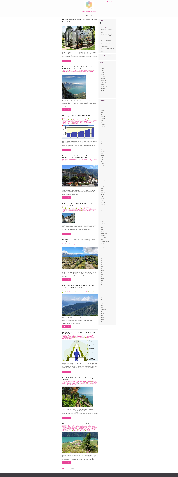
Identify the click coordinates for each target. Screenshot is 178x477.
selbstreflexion (71, 337)
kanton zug (103, 217)
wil (101, 311)
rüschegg (102, 247)
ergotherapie (65, 336)
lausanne (70, 73)
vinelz (102, 301)
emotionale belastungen (91, 335)
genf (83, 120)
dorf (94, 288)
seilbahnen (94, 383)
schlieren (102, 260)
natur (70, 244)
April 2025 (102, 96)
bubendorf (102, 145)
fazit (74, 382)
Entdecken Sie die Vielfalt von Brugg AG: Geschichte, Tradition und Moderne (78, 204)
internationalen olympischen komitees (69, 72)
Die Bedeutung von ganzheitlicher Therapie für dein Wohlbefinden (78, 333)
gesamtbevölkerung (88, 120)
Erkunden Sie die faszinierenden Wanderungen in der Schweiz (78, 240)
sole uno (102, 278)
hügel (71, 289)
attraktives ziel (65, 119)
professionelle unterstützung (87, 336)
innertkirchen (103, 208)
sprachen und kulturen (74, 122)
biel (101, 132)
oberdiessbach (103, 237)
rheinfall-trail (78, 244)
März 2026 (102, 74)
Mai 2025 (102, 94)
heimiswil (102, 200)
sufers (79, 429)
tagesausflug (69, 384)
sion (101, 276)
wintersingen (103, 317)
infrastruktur (95, 120)
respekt (92, 428)
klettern (74, 289)
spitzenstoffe (69, 162)
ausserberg (103, 118)
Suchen (101, 20)
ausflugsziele (103, 116)
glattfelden (103, 192)
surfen (82, 429)
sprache (64, 429)
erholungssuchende (66, 289)
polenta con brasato (74, 290)
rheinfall (102, 243)
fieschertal (103, 169)
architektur (91, 288)
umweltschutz (94, 244)
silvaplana (102, 274)
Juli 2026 (102, 66)
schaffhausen (103, 256)
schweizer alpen (82, 383)
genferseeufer (75, 71)
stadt (80, 210)
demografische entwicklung (84, 119)
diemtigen (102, 155)
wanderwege (89, 384)
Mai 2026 (102, 70)
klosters (102, 219)
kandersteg (103, 213)
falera (102, 167)
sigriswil (102, 272)
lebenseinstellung (94, 427)
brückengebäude (69, 207)
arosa (102, 112)
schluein (102, 264)
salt (101, 250)
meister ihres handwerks (74, 428)
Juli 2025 (102, 90)
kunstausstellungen (71, 161)
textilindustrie (83, 162)
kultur (90, 427)
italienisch (64, 121)
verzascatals (91, 291)
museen (92, 382)
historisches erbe (80, 160)
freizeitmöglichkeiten (86, 207)
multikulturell (86, 121)
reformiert (65, 210)
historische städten (90, 71)
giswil (102, 188)
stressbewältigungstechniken (80, 337)
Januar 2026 (103, 78)
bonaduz (102, 135)
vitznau (102, 303)
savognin (102, 254)
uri (101, 297)
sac (101, 249)
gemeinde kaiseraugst (105, 180)
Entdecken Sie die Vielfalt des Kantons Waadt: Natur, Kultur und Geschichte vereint (78, 67)
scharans (102, 258)
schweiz (68, 122)
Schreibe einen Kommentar (83, 70)
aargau (90, 206)
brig (101, 141)
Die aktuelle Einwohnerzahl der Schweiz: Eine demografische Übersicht (76, 116)
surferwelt (70, 430)
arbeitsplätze (91, 118)
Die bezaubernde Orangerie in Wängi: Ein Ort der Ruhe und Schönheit (79, 20)
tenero (102, 288)
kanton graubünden (104, 215)
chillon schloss (65, 71)
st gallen (102, 284)
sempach (102, 270)
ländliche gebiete (70, 121)
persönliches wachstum (72, 336)
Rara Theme (105, 474)
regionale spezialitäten (82, 290)
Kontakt (92, 15)
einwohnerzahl (65, 120)
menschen (81, 121)
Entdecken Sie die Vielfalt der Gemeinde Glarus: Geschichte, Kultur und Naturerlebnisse (77, 156)
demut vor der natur (83, 426)
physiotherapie (79, 336)
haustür (85, 382)
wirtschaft (89, 210)
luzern (88, 382)
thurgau (102, 291)
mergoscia (102, 231)
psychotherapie (65, 337)
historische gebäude (73, 160)
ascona (102, 114)
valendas (102, 299)
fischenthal (103, 171)
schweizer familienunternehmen (73, 210)
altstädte (89, 381)
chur (101, 149)
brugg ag (74, 207)
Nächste (72, 468)
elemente (89, 426)
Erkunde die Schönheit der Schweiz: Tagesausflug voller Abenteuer (79, 378)
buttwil (102, 147)
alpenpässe (103, 106)
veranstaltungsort (70, 24)
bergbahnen (94, 381)
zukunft (93, 210)
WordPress (114, 474)
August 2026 (103, 64)
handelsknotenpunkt (85, 208)
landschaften (65, 73)
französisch (79, 120)
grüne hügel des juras (82, 71)
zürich (71, 123)
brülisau (102, 143)
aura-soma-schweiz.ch (89, 11)
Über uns (86, 15)
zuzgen (102, 323)
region (86, 73)
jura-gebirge (78, 72)
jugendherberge (104, 210)
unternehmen (84, 210)
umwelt (74, 430)
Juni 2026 (102, 68)
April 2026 (102, 72)
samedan (102, 252)
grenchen (102, 194)
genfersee (70, 71)
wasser (64, 245)
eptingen (102, 165)
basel (70, 119)
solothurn (102, 280)
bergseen (64, 382)
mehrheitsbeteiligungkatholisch (79, 209)
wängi (75, 24)
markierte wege (65, 244)
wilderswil (102, 313)
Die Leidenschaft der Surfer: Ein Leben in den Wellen (78, 424)
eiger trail (90, 243)
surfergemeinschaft (87, 429)
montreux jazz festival (80, 73)
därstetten (103, 151)
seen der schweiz (88, 383)
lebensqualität (76, 121)
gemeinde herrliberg (104, 178)
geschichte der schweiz (105, 186)
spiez (101, 282)
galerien (77, 382)
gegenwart (90, 159)
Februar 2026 (103, 76)
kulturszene (65, 161)
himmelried (103, 204)
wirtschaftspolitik (66, 123)
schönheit (64, 24)
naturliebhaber (93, 289)
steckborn (102, 286)
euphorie (93, 426)
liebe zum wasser (66, 428)
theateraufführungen (89, 162)
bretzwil (102, 137)
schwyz (102, 266)
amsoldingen (103, 108)
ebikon (102, 157)
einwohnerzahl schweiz (72, 120)
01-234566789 (112, 1)
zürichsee (64, 385)
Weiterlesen (67, 109)
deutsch (91, 119)
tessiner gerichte (85, 291)
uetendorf (102, 293)
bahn (101, 122)
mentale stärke (81, 428)
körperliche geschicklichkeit (82, 427)
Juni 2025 (102, 92)
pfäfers (102, 239)
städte (64, 384)
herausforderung (74, 427)
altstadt (93, 70)
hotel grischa (103, 206)
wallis (102, 307)
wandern (64, 163)
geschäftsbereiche (73, 208)
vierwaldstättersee (83, 384)
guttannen (102, 196)
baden (102, 120)
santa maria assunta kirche (70, 291)
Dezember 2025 (103, 80)
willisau (102, 315)
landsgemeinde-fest (83, 161)
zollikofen (102, 319)
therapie (87, 337)
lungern (102, 227)
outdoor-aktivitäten (66, 290)
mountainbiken (90, 161)
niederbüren (103, 235)
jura (101, 211)
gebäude (67, 208)
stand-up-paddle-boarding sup (72, 429)
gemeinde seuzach (104, 182)
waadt (102, 305)
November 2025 (103, 82)
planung (73, 244)
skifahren (64, 162)
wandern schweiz (104, 309)
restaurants (88, 290)
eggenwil (102, 159)
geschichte (67, 160)
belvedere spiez (103, 126)
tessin (80, 291)
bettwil (102, 130)
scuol (101, 268)
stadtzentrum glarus (76, 162)
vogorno (95, 291)
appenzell (102, 110)
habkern (102, 198)
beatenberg (103, 124)
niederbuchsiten (104, 233)
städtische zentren (82, 122)
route (82, 244)
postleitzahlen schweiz (105, 241)
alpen (90, 70)
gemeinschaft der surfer (67, 427)
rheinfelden (103, 245)
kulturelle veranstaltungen (88, 160)
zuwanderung (75, 123)
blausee (102, 133)
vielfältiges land (88, 122)
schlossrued (103, 262)
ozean (88, 428)
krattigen (102, 221)
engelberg (102, 163)
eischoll (102, 161)
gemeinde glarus (104, 176)
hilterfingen (103, 202)
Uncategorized (103, 295)
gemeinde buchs (104, 172)
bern (68, 382)
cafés (71, 382)
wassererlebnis (79, 430)
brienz (102, 139)
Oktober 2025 (103, 84)
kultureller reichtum (90, 72)
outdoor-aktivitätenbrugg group (91, 209)
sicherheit (89, 244)
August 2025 (103, 88)
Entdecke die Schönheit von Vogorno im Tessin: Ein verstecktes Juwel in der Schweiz (78, 286)
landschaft (77, 161)
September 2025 (104, 86)
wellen (84, 430)
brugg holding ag (79, 207)
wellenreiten (88, 430)
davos (102, 153)
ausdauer (73, 426)
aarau (102, 102)
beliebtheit (77, 426)
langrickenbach (103, 223)
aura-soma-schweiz (73, 70)
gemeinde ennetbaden (105, 174)
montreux (74, 73)
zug (101, 321)
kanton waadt (84, 72)
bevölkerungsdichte (75, 119)
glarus (102, 190)
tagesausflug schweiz (75, 384)
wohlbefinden (69, 338)
